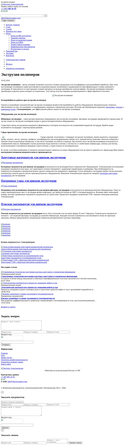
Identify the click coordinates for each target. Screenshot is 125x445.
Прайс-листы (6, 358)
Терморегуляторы (18, 38)
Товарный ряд (12, 51)
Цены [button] (8, 34)
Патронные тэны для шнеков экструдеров (29, 180)
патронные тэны (8, 109)
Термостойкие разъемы (20, 44)
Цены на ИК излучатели (21, 36)
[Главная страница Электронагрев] (12, 4)
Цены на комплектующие (21, 40)
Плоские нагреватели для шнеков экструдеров (31, 204)
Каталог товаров (13, 25)
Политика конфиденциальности (14, 360)
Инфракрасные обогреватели (23, 47)
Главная (4, 353)
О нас (8, 27)
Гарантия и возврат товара (12, 362)
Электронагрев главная (15, 60)
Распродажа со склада (20, 49)
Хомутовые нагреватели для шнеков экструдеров (33, 157)
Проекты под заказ (13, 31)
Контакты (10, 55)
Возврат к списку (8, 307)
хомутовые (110, 107)
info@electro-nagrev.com (11, 18)
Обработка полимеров (15, 68)
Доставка (10, 53)
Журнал (9, 64)
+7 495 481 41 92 (8, 377)
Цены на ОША (17, 42)
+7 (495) (8, 9)
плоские (119, 107)
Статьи (9, 29)
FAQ (3, 355)
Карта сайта (6, 364)
